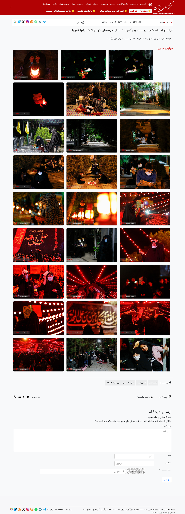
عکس (54, 4)
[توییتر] (23, 22)
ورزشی (80, 4)
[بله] (40, 23)
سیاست (104, 4)
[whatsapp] (15, 397)
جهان (73, 4)
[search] (11, 8)
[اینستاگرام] (27, 22)
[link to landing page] (164, 7)
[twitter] (28, 397)
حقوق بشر (134, 4)
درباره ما (50, 509)
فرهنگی (88, 4)
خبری (162, 22)
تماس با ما (59, 509)
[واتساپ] (35, 22)
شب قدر (153, 382)
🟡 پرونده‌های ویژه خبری (140, 11)
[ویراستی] (19, 22)
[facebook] (23, 397)
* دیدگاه (166, 426)
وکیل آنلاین (123, 4)
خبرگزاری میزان (165, 48)
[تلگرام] (44, 22)
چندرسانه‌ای (64, 4)
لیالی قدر (142, 382)
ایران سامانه (157, 512)
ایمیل (168, 462)
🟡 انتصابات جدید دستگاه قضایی (113, 11)
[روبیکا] (14, 22)
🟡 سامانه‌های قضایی (86, 11)
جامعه (112, 4)
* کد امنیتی (165, 469)
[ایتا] (31, 22)
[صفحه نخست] (150, 4)
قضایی (143, 4)
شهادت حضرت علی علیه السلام (120, 382)
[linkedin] (19, 397)
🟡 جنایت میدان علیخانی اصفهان (60, 11)
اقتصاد (96, 4)
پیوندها (46, 4)
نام (169, 455)
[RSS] (19, 510)
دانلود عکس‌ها (143, 397)
